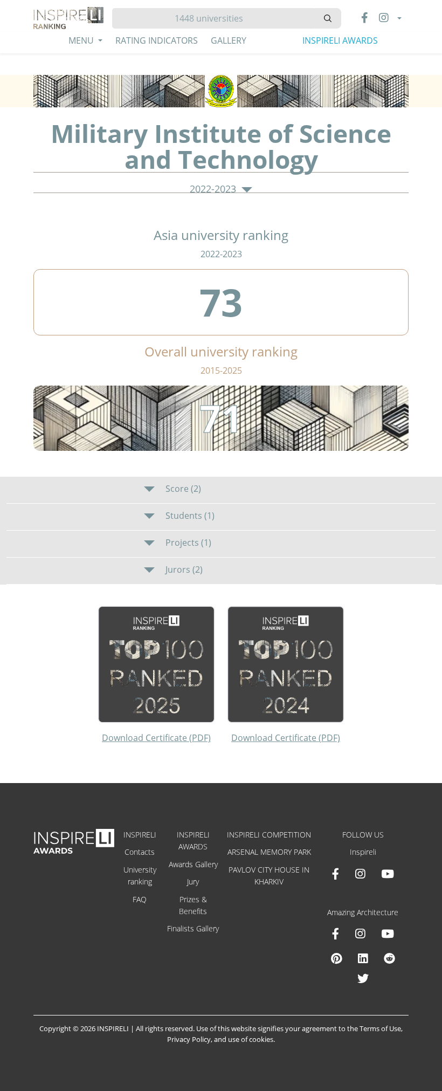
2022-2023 (214, 189)
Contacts (140, 852)
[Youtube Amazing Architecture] (387, 933)
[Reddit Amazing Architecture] (389, 958)
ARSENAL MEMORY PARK (269, 852)
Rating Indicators (156, 40)
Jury (193, 881)
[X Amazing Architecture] (363, 978)
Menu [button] (82, 40)
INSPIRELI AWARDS (340, 40)
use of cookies (250, 1039)
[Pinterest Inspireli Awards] (336, 958)
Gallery (228, 40)
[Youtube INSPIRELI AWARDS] (387, 873)
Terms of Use (380, 1028)
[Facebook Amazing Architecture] (335, 933)
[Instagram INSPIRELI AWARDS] (360, 873)
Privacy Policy (189, 1039)
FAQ (140, 899)
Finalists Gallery (193, 928)
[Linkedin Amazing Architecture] (363, 958)
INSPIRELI (139, 834)
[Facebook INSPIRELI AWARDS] (335, 873)
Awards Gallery (193, 864)
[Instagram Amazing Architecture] (360, 933)
